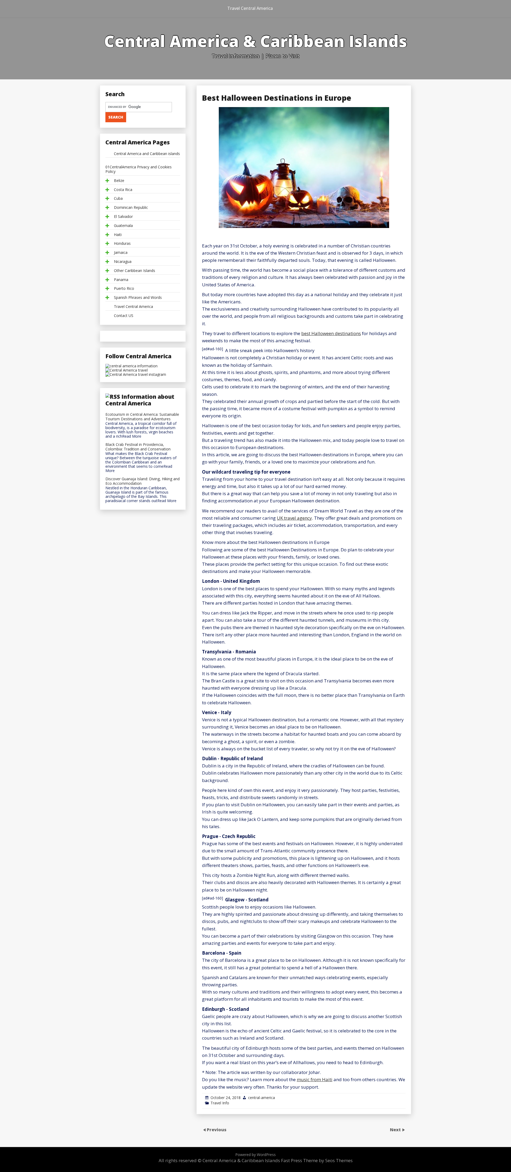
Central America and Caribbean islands (147, 154)
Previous (216, 1130)
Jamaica (120, 252)
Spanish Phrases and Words (138, 297)
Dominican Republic (131, 207)
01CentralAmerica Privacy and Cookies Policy (138, 169)
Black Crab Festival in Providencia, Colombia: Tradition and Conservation (138, 446)
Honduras (122, 243)
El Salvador (123, 216)
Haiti (118, 235)
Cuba (118, 198)
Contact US (123, 316)
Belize (119, 180)
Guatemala (123, 225)
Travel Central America (250, 8)
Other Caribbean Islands (134, 270)
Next (396, 1130)
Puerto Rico (124, 288)
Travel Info (220, 1102)
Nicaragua (122, 261)
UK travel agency (294, 518)
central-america (261, 1097)
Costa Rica (123, 190)
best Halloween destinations (331, 333)
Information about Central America (139, 400)
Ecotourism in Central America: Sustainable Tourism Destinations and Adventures (142, 416)
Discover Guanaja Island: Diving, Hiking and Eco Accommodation (142, 481)
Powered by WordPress (255, 1154)
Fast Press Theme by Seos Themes (317, 1160)
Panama (121, 280)
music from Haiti (314, 1079)
